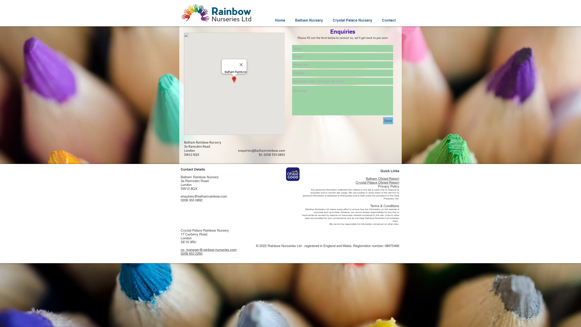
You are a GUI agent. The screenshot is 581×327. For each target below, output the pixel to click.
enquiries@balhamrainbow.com (261, 151)
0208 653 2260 (191, 253)
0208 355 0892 (191, 200)
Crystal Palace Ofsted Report (377, 182)
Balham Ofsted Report (382, 179)
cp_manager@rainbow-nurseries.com (209, 250)
